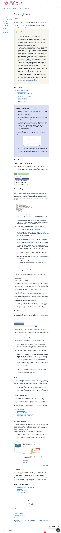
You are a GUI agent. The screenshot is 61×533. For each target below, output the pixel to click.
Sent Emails (19, 489)
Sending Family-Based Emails (24, 96)
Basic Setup (27, 342)
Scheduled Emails (30, 60)
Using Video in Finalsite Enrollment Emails (7, 27)
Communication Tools (17, 8)
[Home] (13, 3)
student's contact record (36, 229)
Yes (28, 500)
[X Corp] (31, 504)
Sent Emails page (18, 479)
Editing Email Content (22, 99)
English (47, 531)
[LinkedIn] (32, 504)
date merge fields (30, 380)
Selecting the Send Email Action (25, 93)
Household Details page (32, 242)
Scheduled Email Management (6, 31)
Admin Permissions (22, 148)
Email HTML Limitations (5, 22)
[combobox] (47, 532)
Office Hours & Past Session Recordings (25, 487)
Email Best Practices (7, 19)
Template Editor (20, 409)
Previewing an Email (22, 101)
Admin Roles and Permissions (30, 80)
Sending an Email (21, 102)
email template (44, 399)
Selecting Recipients (22, 95)
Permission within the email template (32, 111)
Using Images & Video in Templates (24, 415)
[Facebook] (29, 504)
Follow (16, 18)
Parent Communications (22, 490)
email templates (36, 151)
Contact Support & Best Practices (21, 511)
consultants (41, 256)
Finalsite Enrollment (7, 8)
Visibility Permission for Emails (23, 90)
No (34, 500)
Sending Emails (6, 17)
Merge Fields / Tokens (22, 492)
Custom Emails (26, 8)
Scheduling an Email (22, 98)
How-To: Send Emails (21, 92)
